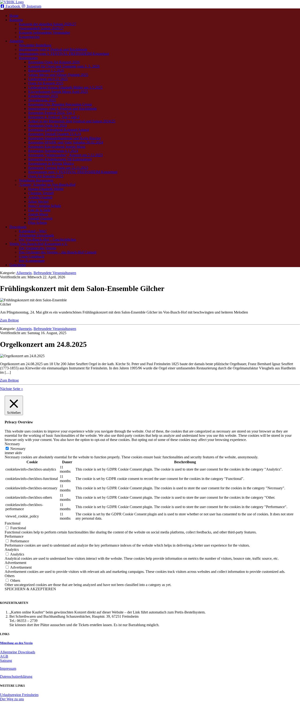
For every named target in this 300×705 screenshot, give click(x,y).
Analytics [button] (12, 550)
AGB (4, 656)
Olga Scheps (37, 223)
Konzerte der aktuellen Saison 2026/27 (47, 24)
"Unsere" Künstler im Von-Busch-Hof (47, 185)
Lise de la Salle (39, 210)
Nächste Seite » (11, 389)
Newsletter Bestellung (35, 45)
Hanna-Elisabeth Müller (46, 189)
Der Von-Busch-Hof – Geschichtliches (47, 239)
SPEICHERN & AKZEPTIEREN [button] (30, 589)
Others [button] (10, 576)
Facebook (13, 6)
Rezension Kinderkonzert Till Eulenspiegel (60, 159)
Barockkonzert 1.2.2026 (46, 71)
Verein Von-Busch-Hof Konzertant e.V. (38, 244)
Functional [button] (12, 523)
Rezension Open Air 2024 (47, 125)
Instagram (33, 6)
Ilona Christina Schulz (44, 206)
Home (14, 16)
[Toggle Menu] (2, 9)
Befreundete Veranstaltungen (55, 273)
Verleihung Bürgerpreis (36, 180)
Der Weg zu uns (12, 699)
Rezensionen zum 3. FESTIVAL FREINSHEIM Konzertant (72, 172)
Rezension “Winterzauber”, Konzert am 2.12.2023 (65, 155)
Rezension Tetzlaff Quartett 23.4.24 (54, 134)
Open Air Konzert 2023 (45, 176)
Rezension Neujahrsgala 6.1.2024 (53, 151)
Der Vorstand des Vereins (37, 248)
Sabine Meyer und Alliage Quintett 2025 (58, 75)
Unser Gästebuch (31, 256)
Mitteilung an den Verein (16, 643)
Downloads (17, 227)
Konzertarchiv (29, 37)
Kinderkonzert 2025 (43, 96)
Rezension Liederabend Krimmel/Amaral (58, 130)
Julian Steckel (38, 201)
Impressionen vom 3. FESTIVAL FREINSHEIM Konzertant (64, 54)
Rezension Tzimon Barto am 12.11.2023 (58, 168)
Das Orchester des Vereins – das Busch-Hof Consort (57, 252)
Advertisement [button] (15, 563)
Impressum (8, 669)
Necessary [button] (12, 444)
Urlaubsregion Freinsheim (19, 695)
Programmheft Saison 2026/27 (41, 28)
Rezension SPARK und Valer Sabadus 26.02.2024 (65, 142)
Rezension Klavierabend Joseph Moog (56, 147)
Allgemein (24, 273)
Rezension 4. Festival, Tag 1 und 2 (53, 117)
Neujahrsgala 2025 (42, 100)
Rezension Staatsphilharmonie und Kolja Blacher (64, 138)
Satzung (6, 661)
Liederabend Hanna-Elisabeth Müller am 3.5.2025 (65, 87)
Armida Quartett (40, 197)
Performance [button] (14, 536)
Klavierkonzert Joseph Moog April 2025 (58, 92)
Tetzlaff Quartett (40, 218)
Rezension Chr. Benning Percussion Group (60, 104)
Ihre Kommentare (32, 261)
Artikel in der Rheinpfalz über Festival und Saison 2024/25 (71, 121)
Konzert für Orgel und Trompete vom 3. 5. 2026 (64, 66)
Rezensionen (28, 58)
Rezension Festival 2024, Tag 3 (51, 113)
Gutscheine (17, 265)
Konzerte (16, 20)
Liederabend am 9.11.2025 (48, 79)
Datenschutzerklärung (16, 676)
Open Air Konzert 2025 (45, 83)
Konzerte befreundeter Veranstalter (44, 32)
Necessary (18, 449)
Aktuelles (16, 41)
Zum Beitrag (9, 320)
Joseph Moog (38, 214)
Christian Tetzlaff (41, 193)
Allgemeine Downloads (36, 235)
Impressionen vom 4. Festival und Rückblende (53, 49)
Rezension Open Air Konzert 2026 (54, 62)
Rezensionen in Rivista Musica (51, 163)
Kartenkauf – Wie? (33, 231)
